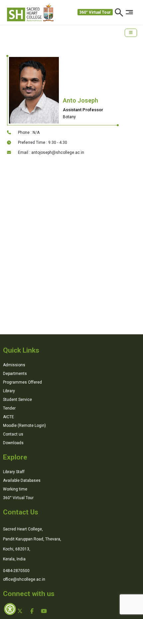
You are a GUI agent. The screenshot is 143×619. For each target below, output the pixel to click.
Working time (15, 489)
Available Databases (22, 480)
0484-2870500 (16, 570)
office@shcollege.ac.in (24, 579)
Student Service (17, 399)
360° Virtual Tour (95, 12)
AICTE (8, 417)
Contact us (13, 434)
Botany (69, 117)
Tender (9, 408)
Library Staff (14, 471)
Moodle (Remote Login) (24, 425)
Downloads (13, 443)
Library (9, 391)
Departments (15, 373)
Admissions (14, 365)
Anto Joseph (80, 100)
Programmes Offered (22, 382)
